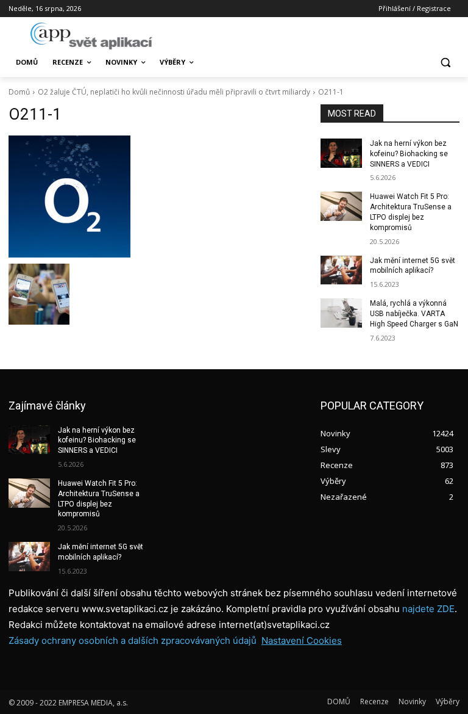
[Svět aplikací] (91, 36)
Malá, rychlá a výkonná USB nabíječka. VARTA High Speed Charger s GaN (414, 313)
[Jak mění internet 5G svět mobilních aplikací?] (341, 270)
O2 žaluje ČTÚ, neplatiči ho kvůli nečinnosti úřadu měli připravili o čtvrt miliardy (174, 92)
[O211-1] (156, 196)
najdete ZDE (428, 609)
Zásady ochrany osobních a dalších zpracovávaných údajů (133, 640)
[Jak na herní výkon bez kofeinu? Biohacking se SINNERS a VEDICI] (341, 153)
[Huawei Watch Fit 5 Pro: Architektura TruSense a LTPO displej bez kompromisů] (341, 206)
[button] (445, 62)
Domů (19, 92)
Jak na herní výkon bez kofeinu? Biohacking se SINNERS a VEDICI (409, 153)
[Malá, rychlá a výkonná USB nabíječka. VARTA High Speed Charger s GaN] (341, 313)
